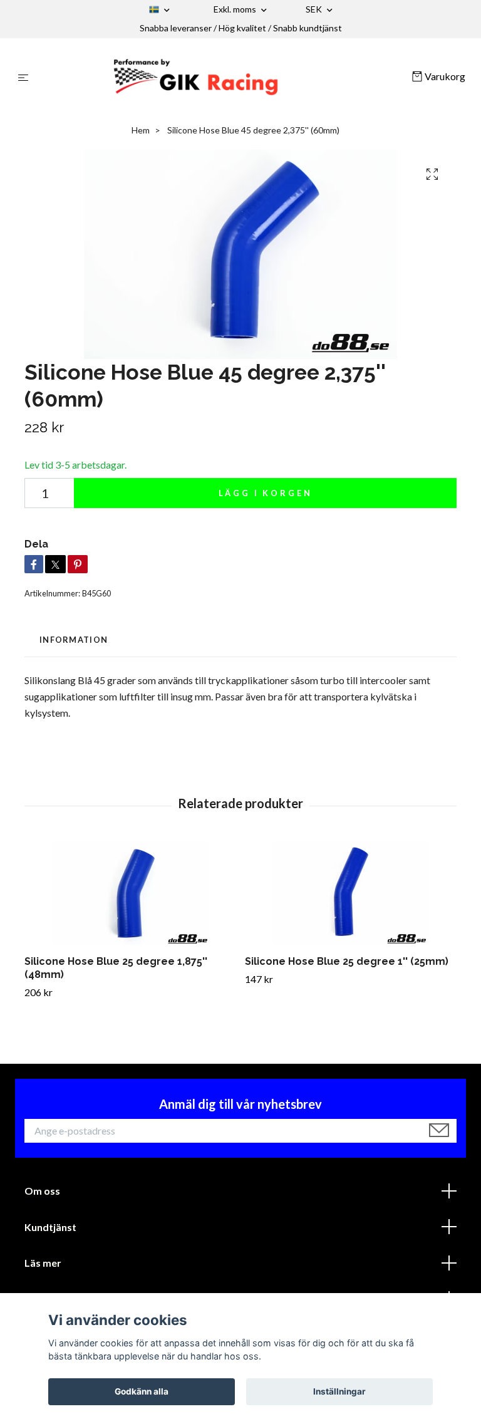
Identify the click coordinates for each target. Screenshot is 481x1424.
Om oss (42, 1191)
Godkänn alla (141, 1391)
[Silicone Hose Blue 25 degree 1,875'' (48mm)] (129, 893)
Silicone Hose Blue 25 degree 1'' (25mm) (346, 961)
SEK (315, 9)
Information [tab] (73, 640)
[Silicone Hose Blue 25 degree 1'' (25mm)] (350, 893)
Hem (141, 130)
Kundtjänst (50, 1227)
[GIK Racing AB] (222, 77)
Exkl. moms (236, 9)
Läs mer (42, 1263)
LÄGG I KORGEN (266, 493)
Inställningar (339, 1391)
